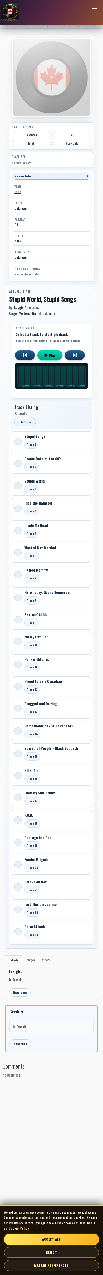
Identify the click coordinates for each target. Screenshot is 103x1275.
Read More (20, 992)
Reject (51, 1252)
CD (16, 224)
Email (31, 143)
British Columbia (43, 313)
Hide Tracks (25, 422)
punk (17, 240)
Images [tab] (30, 960)
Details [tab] (13, 960)
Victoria (25, 313)
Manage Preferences (51, 1265)
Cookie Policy (19, 1228)
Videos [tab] (46, 960)
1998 (17, 191)
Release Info (51, 176)
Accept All (51, 1239)
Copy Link (72, 143)
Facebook (31, 135)
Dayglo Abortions (26, 307)
